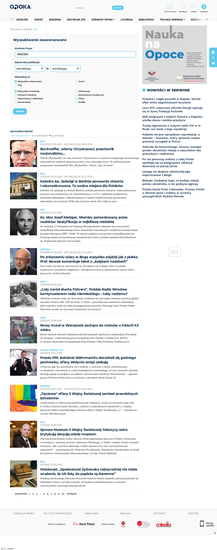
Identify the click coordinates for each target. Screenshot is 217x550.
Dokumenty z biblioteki (30, 98)
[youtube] (213, 63)
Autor (81, 81)
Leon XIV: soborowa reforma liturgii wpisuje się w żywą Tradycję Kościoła (172, 109)
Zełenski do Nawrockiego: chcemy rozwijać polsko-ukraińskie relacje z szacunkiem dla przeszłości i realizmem (171, 150)
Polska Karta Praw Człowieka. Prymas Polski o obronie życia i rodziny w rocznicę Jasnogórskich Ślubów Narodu (173, 192)
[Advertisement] (108, 543)
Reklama (125, 513)
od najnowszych (19, 135)
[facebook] (213, 52)
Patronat (159, 513)
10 (63, 494)
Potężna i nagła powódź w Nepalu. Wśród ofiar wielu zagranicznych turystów (171, 100)
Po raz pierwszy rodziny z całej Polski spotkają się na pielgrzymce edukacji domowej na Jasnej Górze (168, 162)
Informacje (84, 91)
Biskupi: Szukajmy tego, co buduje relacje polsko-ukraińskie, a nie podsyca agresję (170, 182)
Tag (20, 85)
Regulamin (91, 513)
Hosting (193, 513)
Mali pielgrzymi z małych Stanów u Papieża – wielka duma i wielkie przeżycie (173, 118)
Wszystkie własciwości (30, 81)
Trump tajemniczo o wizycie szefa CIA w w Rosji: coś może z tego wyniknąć (171, 127)
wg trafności (57, 135)
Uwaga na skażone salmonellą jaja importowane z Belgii (166, 173)
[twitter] (213, 58)
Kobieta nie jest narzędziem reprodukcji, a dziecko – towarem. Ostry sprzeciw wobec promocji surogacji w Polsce (171, 138)
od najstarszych (40, 135)
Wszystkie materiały (29, 91)
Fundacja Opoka (24, 513)
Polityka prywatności (58, 513)
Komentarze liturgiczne (91, 95)
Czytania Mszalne (27, 95)
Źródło (81, 102)
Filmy (81, 98)
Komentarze (24, 102)
